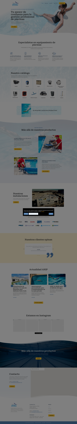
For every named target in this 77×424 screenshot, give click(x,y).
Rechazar (26, 213)
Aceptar (51, 213)
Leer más (42, 211)
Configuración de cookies (33, 213)
